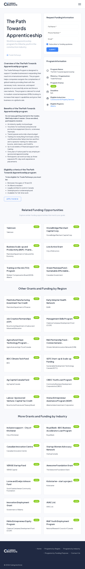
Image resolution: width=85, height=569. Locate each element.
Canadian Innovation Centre (20, 446)
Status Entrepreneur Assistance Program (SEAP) (59, 399)
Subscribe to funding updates (60, 44)
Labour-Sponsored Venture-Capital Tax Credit (19, 399)
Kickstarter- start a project (59, 481)
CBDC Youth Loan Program (59, 379)
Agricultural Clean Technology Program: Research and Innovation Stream (18, 341)
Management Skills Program (59, 318)
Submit (52, 49)
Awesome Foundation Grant (59, 465)
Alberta (53, 106)
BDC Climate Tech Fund (18, 358)
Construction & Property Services (62, 99)
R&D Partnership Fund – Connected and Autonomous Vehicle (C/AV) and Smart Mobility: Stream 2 (59, 341)
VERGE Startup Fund (16, 465)
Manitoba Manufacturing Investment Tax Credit (18, 301)
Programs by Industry (71, 549)
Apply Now (12, 199)
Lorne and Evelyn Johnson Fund (19, 482)
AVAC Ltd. (51, 502)
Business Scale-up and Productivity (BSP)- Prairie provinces (19, 248)
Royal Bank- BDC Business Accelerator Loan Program (59, 429)
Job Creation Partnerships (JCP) (19, 320)
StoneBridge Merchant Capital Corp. (57, 229)
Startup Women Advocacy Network (58, 448)
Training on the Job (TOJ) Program (18, 269)
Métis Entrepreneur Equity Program (19, 522)
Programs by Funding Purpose (56, 553)
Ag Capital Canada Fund (18, 379)
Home (39, 549)
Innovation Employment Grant (18, 504)
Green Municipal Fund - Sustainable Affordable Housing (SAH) (57, 269)
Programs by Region (52, 549)
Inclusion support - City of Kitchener (19, 429)
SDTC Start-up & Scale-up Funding (58, 360)
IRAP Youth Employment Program (57, 522)
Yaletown (11, 228)
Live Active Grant (54, 246)
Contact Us (75, 553)
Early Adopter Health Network (56, 301)
